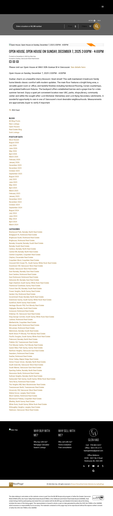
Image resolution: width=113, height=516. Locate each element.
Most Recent (14, 140)
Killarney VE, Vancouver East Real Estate (24, 314)
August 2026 (14, 143)
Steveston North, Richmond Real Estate (24, 373)
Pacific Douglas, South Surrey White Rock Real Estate (29, 336)
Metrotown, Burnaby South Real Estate (24, 331)
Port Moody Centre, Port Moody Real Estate (26, 345)
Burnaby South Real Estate (19, 246)
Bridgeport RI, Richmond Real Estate (23, 235)
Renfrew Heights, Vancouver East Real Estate (26, 351)
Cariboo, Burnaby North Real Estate (22, 249)
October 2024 (14, 205)
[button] (84, 466)
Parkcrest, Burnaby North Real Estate (23, 339)
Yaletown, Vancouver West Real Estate (24, 410)
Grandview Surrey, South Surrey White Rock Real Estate (30, 300)
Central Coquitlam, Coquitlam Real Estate (24, 255)
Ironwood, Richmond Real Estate (21, 311)
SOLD (99, 20)
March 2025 (13, 191)
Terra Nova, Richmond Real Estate (22, 382)
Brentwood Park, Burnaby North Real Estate (25, 232)
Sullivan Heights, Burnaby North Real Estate (25, 376)
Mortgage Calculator (41, 445)
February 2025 (14, 193)
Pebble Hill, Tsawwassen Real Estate (23, 342)
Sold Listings (14, 132)
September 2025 (15, 174)
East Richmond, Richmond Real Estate (23, 277)
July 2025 (13, 179)
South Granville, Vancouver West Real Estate (26, 365)
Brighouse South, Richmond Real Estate (24, 238)
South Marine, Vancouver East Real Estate (25, 368)
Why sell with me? (65, 442)
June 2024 (13, 216)
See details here (78, 67)
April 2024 (13, 222)
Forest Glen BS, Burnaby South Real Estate (25, 288)
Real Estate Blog (15, 130)
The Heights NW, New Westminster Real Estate (27, 385)
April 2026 (13, 154)
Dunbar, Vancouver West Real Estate (27, 58)
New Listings (14, 124)
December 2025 (15, 165)
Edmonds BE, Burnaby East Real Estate (24, 280)
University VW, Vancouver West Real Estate (25, 390)
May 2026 (13, 151)
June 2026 (13, 148)
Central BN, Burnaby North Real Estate (23, 252)
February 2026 (14, 160)
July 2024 (13, 213)
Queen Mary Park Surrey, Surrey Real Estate (26, 348)
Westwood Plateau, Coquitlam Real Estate (25, 399)
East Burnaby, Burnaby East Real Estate (24, 271)
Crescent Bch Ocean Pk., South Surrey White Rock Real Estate (32, 263)
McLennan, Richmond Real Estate (22, 328)
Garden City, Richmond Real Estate (22, 294)
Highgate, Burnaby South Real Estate (23, 308)
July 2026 (13, 145)
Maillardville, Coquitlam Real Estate (22, 322)
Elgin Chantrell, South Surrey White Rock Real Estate (29, 283)
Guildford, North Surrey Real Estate (22, 303)
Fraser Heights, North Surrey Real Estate (24, 291)
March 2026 (13, 157)
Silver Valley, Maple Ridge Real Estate (23, 359)
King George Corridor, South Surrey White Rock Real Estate (31, 317)
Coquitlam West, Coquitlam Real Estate (24, 260)
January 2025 (14, 196)
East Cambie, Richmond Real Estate (22, 274)
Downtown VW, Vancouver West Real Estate (26, 266)
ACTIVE (91, 20)
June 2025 (13, 182)
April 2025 (13, 188)
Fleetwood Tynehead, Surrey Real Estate (24, 286)
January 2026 (14, 162)
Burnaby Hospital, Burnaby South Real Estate (26, 243)
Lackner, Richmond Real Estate (21, 319)
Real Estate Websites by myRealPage (92, 484)
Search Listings (40, 447)
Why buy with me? (41, 442)
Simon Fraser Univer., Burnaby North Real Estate (27, 362)
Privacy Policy (75, 484)
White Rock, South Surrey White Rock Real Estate (28, 404)
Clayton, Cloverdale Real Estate (21, 257)
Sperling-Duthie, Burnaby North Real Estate (25, 370)
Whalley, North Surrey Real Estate (22, 401)
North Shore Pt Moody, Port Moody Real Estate (27, 334)
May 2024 (13, 219)
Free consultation (65, 447)
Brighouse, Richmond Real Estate (22, 240)
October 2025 (14, 171)
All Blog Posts (14, 121)
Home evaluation (64, 445)
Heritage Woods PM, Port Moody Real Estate (26, 305)
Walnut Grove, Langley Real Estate (22, 393)
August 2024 (14, 210)
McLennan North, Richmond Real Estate (24, 325)
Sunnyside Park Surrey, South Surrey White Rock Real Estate (32, 379)
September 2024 (15, 208)
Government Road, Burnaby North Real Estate (26, 297)
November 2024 (15, 202)
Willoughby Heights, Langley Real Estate (24, 407)
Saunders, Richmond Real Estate (21, 353)
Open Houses (14, 127)
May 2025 (13, 185)
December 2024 (15, 199)
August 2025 (14, 177)
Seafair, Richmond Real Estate (20, 356)
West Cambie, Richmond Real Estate (23, 396)
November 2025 (15, 168)
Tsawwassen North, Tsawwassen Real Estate (26, 387)
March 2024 (13, 225)
